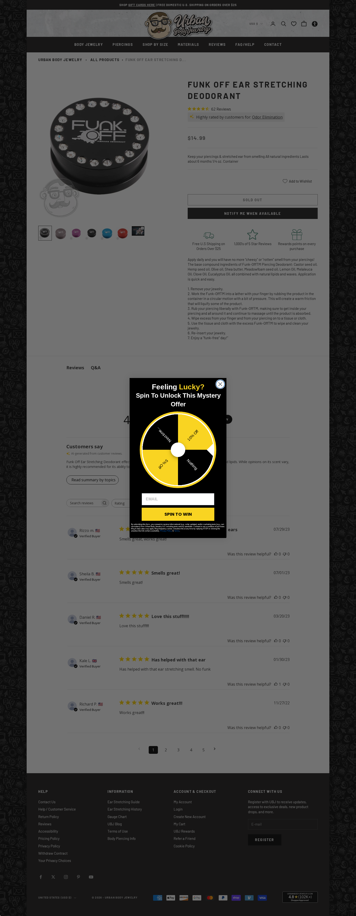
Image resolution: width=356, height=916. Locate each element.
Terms (176, 531)
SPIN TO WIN (178, 514)
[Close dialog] (220, 384)
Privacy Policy (166, 531)
